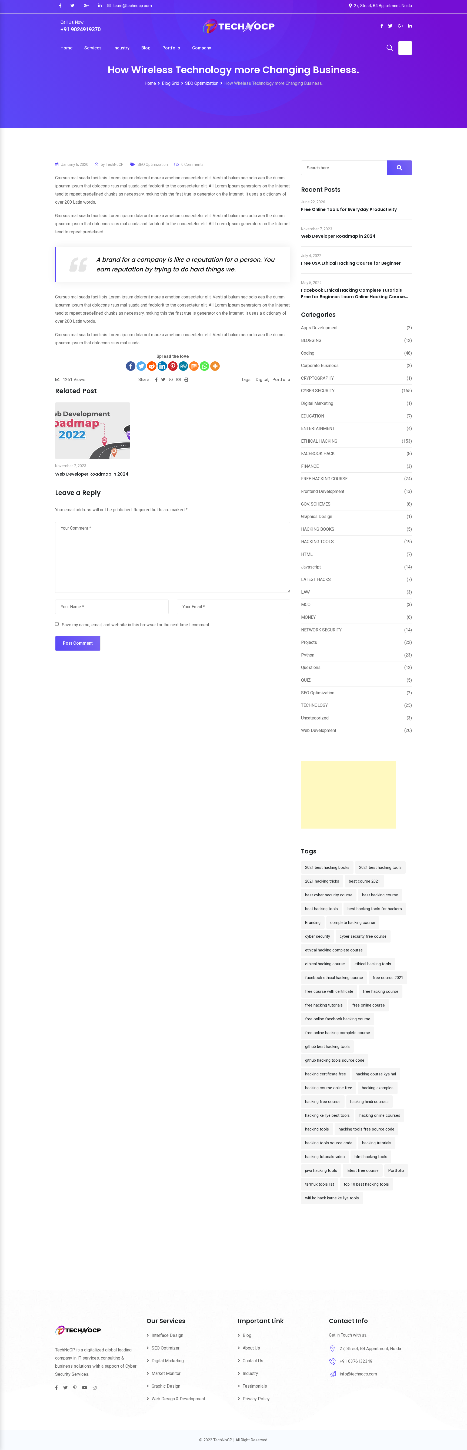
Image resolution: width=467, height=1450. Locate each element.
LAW (305, 592)
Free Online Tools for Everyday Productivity (349, 209)
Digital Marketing (317, 403)
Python (307, 655)
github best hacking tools (327, 1046)
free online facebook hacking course (337, 1019)
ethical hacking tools (373, 963)
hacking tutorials (376, 1143)
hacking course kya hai (376, 1074)
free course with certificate (329, 991)
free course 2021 (388, 977)
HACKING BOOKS (317, 529)
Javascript (311, 567)
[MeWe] (183, 366)
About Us (251, 1348)
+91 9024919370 (81, 29)
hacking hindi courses (369, 1101)
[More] (215, 366)
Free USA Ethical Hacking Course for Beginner (351, 263)
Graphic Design (166, 1386)
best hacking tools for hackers (375, 908)
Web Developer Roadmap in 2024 (91, 474)
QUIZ (306, 680)
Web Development (318, 730)
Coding (307, 353)
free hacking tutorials (324, 1005)
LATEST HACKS (316, 579)
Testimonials (255, 1386)
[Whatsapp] (204, 366)
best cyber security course (328, 895)
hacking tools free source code (366, 1129)
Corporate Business (320, 365)
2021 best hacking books (327, 867)
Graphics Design (316, 516)
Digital (262, 379)
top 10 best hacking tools (366, 1184)
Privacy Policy (256, 1398)
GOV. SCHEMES (316, 504)
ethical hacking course (325, 963)
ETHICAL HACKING (319, 441)
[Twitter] (141, 366)
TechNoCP (115, 164)
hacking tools (317, 1129)
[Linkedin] (162, 366)
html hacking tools (371, 1156)
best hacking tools (321, 908)
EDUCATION (312, 416)
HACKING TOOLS (317, 541)
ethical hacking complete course (334, 950)
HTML (307, 554)
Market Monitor (166, 1373)
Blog (146, 48)
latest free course (363, 1170)
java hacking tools (321, 1170)
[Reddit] (151, 366)
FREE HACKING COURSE (324, 478)
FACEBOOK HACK (318, 453)
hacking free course (323, 1101)
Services (93, 48)
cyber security (317, 936)
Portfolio (171, 48)
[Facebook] (130, 366)
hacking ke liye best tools (327, 1115)
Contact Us (253, 1360)
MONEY (308, 617)
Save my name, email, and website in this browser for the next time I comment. (136, 624)
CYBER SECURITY (318, 390)
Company (201, 48)
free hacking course (380, 991)
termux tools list (319, 1184)
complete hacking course (352, 922)
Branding (313, 922)
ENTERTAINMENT (318, 428)
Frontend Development (322, 491)
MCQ (306, 604)
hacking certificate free (325, 1074)
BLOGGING (311, 340)
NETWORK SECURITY (321, 630)
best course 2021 (364, 881)
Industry (121, 48)
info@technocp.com (358, 1374)
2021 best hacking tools (380, 867)
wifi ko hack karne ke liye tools (332, 1198)
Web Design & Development (178, 1398)
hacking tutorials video (325, 1156)
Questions (311, 667)
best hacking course (380, 895)
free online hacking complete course (337, 1032)
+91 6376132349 (356, 1361)
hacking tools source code (328, 1143)
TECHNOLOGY (314, 705)
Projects (309, 642)
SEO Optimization (153, 164)
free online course (368, 1005)
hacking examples (377, 1087)
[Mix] (194, 366)
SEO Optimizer (165, 1348)
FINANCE (310, 466)
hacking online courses (379, 1115)
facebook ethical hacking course (334, 977)
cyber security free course (363, 936)
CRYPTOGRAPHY (317, 378)
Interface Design (167, 1335)
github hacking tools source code (334, 1060)
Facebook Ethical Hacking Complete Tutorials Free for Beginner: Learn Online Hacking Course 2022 (353, 296)
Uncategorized (315, 718)
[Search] (389, 48)
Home (66, 48)
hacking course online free (328, 1087)
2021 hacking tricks (322, 881)
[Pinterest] (173, 366)
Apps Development (319, 327)
